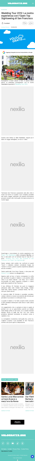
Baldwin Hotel (5, 273)
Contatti (10, 449)
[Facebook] (2, 442)
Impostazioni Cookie (6, 451)
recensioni (4, 9)
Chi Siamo (4, 449)
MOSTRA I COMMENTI (17, 422)
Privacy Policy (16, 449)
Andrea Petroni (5, 27)
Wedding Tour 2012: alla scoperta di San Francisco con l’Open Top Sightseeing (17, 259)
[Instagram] (6, 442)
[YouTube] (11, 442)
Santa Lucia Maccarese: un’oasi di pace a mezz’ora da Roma (12, 399)
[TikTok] (16, 442)
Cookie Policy (25, 449)
